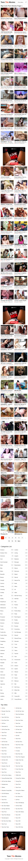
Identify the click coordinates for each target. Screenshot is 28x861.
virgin (20, 674)
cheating (6, 589)
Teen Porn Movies (6, 814)
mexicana (20, 571)
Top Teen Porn (19, 808)
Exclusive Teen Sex (6, 756)
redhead (20, 623)
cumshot (3, 47)
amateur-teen (6, 552)
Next (19, 541)
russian (20, 626)
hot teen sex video (6, 821)
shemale (17, 129)
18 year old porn (6, 808)
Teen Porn (4, 732)
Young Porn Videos (20, 778)
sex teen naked (5, 805)
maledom (20, 559)
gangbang (6, 641)
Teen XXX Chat (19, 827)
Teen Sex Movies (20, 714)
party (20, 607)
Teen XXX (18, 814)
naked (20, 574)
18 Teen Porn (19, 741)
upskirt (20, 668)
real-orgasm (20, 617)
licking (20, 552)
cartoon (6, 583)
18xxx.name (19, 732)
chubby (6, 592)
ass (11, 88)
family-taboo (6, 635)
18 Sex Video (19, 805)
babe (6, 565)
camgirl (6, 580)
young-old (20, 696)
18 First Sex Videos (6, 781)
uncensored (20, 659)
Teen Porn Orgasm (20, 756)
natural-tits (20, 580)
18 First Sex (4, 741)
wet (20, 684)
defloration (6, 604)
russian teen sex (6, 711)
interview (6, 677)
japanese (6, 684)
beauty (6, 577)
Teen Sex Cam (19, 726)
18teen (3, 787)
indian (6, 671)
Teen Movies (8, 2)
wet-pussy (20, 687)
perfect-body (20, 610)
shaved (20, 635)
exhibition (6, 620)
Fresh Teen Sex (19, 769)
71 (12, 541)
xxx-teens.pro (19, 796)
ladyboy (22, 178)
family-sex (6, 632)
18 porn (3, 723)
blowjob (16, 19)
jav (6, 687)
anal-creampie (6, 562)
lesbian (20, 549)
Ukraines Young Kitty (6, 790)
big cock (7, 19)
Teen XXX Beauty (20, 802)
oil (20, 589)
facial (6, 626)
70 (9, 541)
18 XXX (17, 735)
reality (20, 620)
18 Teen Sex (19, 729)
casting (6, 586)
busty (16, 247)
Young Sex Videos (20, 790)
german (6, 647)
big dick (25, 33)
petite (20, 613)
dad (6, 595)
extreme (6, 623)
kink (6, 690)
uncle (20, 662)
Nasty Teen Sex (5, 744)
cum (2, 33)
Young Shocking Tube (7, 778)
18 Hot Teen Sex (6, 729)
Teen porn (18, 784)
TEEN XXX (18, 775)
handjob (6, 662)
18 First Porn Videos (6, 775)
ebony (6, 610)
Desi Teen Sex (19, 753)
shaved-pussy (20, 638)
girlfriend (6, 650)
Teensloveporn (5, 817)
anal (21, 74)
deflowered (6, 607)
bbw (6, 568)
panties (20, 604)
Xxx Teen (18, 793)
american (6, 556)
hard (6, 665)
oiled (20, 592)
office (20, 586)
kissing (6, 693)
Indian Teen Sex (19, 760)
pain (20, 601)
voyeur (20, 677)
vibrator (20, 671)
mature (20, 568)
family (6, 629)
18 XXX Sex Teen (20, 711)
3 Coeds (18, 750)
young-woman (20, 699)
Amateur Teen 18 (6, 766)
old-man (20, 598)
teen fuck (4, 824)
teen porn (4, 811)
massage (20, 562)
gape (6, 644)
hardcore (22, 337)
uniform (20, 665)
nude (20, 583)
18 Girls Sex (19, 708)
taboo (20, 647)
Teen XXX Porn (5, 717)
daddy (6, 598)
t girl (25, 61)
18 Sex (3, 708)
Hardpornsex (5, 784)
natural (20, 577)
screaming (20, 629)
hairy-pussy (6, 659)
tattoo (20, 650)
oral (10, 33)
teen (12, 19)
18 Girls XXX (5, 760)
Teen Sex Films (19, 720)
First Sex (4, 738)
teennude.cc (5, 726)
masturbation (20, 565)
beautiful (6, 574)
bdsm (6, 571)
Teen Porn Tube (19, 744)
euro (6, 613)
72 (15, 541)
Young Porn (18, 781)
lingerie (20, 556)
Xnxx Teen (4, 753)
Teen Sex (18, 717)
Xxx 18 (3, 714)
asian (2, 115)
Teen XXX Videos (20, 811)
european (6, 617)
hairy (6, 656)
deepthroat (6, 601)
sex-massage (20, 632)
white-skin (20, 690)
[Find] (25, 2)
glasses (6, 653)
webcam (20, 681)
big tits (2, 19)
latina (6, 699)
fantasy (6, 638)
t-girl (20, 644)
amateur (25, 74)
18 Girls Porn (5, 802)
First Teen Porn (5, 720)
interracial (22, 143)
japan (6, 681)
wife (20, 693)
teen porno (4, 763)
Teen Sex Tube (5, 827)
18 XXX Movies (5, 793)
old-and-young (20, 595)
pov (21, 260)
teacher (20, 653)
